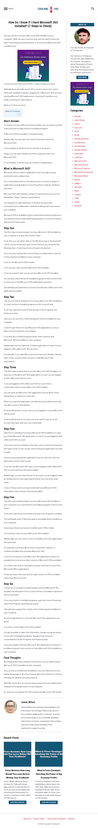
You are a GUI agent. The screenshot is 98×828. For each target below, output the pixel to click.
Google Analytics (81, 138)
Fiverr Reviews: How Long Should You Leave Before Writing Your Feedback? (17, 774)
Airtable (77, 116)
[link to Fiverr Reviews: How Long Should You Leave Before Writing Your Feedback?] (17, 754)
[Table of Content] (19, 114)
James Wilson (28, 702)
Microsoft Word (81, 176)
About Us (27, 818)
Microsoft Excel (81, 164)
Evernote (78, 127)
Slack (76, 190)
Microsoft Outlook (82, 168)
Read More (82, 77)
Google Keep (79, 146)
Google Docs (79, 142)
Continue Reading (18, 802)
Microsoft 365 (80, 161)
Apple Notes (79, 120)
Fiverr (76, 131)
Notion (77, 179)
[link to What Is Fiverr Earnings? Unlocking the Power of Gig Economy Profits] (49, 754)
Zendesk (78, 205)
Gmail (76, 135)
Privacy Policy (39, 818)
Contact (71, 818)
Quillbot (77, 183)
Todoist (77, 194)
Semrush (78, 187)
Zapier (77, 202)
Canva (77, 124)
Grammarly (79, 153)
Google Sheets (80, 150)
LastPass (78, 157)
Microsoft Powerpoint (83, 172)
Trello (76, 198)
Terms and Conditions (56, 818)
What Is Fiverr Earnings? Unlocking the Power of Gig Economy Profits (49, 774)
